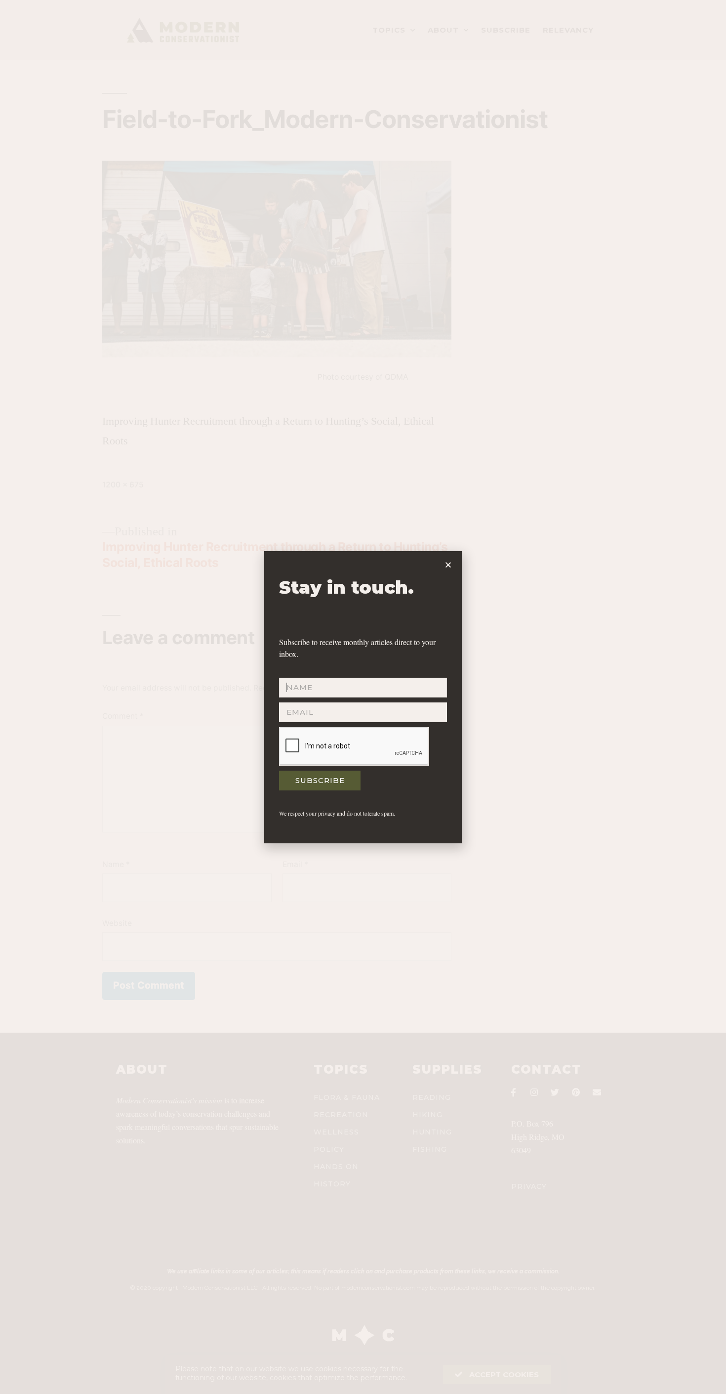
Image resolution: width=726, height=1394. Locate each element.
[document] (363, 697)
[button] (448, 564)
